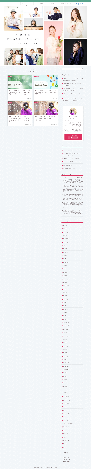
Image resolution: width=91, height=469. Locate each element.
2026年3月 (65, 232)
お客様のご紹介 (67, 400)
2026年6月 (65, 228)
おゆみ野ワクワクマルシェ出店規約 (71, 158)
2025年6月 (65, 245)
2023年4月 (65, 309)
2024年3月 (65, 275)
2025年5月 (65, 248)
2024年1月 (65, 282)
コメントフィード (67, 459)
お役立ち (65, 406)
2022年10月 (66, 329)
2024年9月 (65, 265)
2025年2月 (65, 255)
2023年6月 (65, 302)
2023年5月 (65, 305)
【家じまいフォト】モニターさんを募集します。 (72, 94)
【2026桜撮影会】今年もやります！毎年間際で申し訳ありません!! (73, 89)
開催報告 (65, 447)
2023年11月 (66, 285)
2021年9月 (65, 372)
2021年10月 (66, 369)
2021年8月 (65, 376)
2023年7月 (65, 299)
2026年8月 (65, 225)
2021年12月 (66, 362)
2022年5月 (65, 346)
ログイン (65, 455)
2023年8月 (65, 295)
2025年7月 (65, 242)
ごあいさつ (66, 413)
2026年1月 (65, 235)
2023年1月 (65, 319)
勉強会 (65, 430)
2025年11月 (66, 238)
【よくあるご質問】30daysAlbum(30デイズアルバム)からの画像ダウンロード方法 (72, 154)
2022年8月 (65, 336)
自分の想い (66, 440)
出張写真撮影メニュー (53, 3)
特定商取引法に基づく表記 (66, 4)
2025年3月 (65, 252)
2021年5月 (65, 386)
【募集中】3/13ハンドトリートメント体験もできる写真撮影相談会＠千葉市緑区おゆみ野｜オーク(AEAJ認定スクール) (73, 198)
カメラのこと (66, 416)
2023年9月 (65, 292)
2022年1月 (65, 359)
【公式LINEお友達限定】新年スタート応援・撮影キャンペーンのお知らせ (72, 99)
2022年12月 (66, 322)
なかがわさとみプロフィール (27, 4)
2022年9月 (65, 332)
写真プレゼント (67, 427)
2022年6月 (65, 342)
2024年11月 (66, 262)
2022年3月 (65, 352)
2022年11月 (66, 325)
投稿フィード (66, 457)
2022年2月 (65, 356)
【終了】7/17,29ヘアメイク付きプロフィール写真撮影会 (73, 84)
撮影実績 (65, 433)
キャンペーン (66, 420)
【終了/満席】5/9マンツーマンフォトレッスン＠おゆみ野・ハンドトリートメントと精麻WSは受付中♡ (73, 187)
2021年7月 (65, 379)
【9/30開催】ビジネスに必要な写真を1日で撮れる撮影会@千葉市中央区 (73, 79)
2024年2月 (65, 279)
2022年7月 (65, 339)
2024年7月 (65, 268)
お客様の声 (66, 403)
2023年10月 (66, 289)
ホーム (14, 3)
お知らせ (65, 410)
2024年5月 (65, 272)
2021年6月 (65, 382)
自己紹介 (65, 443)
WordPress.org (66, 461)
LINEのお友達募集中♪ (40, 3)
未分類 (65, 437)
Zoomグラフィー (67, 396)
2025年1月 (65, 258)
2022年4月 (65, 349)
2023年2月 (65, 315)
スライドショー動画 (68, 423)
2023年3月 (65, 312)
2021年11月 (66, 366)
